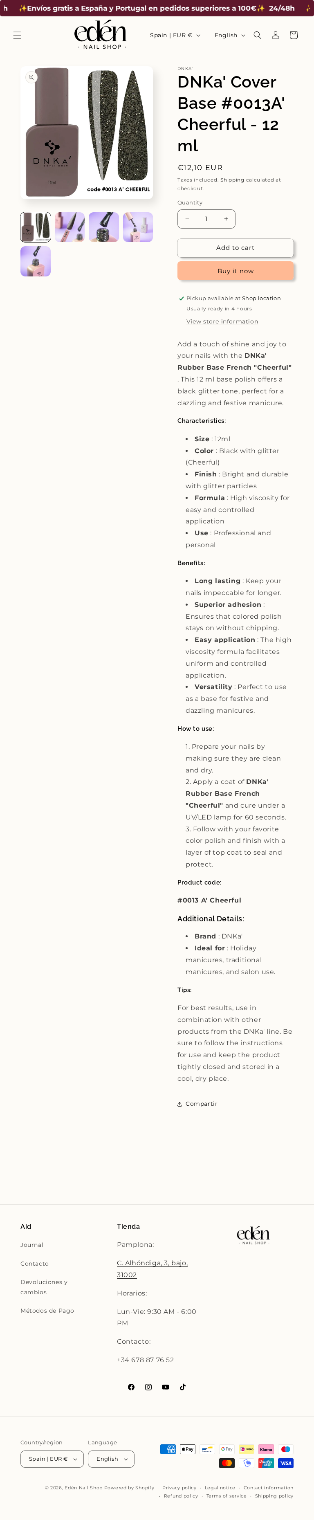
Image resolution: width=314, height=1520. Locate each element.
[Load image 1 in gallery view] (35, 227)
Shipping (232, 180)
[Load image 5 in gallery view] (35, 261)
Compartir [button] (202, 1103)
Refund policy (181, 1496)
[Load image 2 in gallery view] (70, 227)
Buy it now (236, 271)
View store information (222, 321)
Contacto (34, 1263)
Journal (31, 1244)
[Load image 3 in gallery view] (104, 227)
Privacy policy (179, 1488)
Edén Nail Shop (84, 1488)
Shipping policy (274, 1496)
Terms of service (226, 1496)
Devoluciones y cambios (43, 1287)
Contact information (269, 1488)
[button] (17, 35)
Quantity (189, 202)
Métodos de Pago (47, 1310)
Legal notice (220, 1488)
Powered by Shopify (129, 1488)
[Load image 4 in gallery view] (138, 227)
